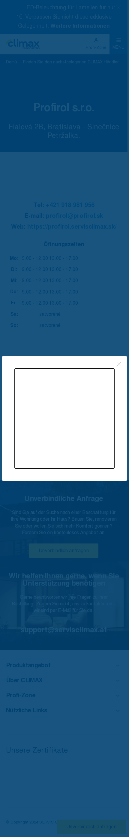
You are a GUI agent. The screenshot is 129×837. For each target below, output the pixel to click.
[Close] (118, 364)
